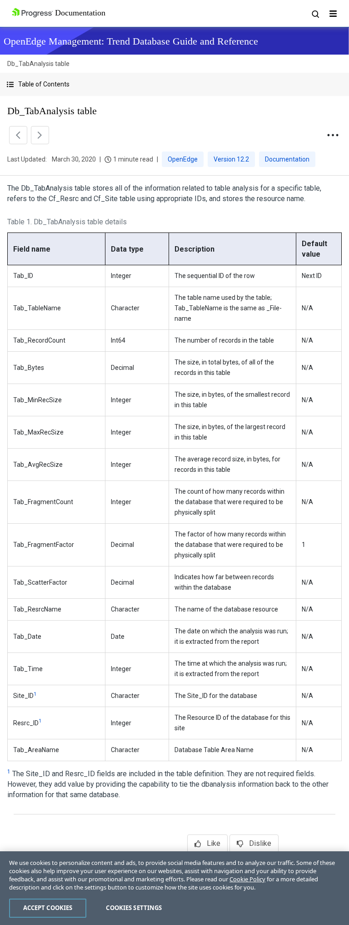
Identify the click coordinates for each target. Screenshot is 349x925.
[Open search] (315, 14)
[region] (174, 888)
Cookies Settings (134, 908)
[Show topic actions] (333, 135)
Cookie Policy (247, 879)
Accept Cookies (48, 908)
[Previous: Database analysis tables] (18, 135)
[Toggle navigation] (333, 14)
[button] (174, 84)
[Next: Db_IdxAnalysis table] (40, 135)
